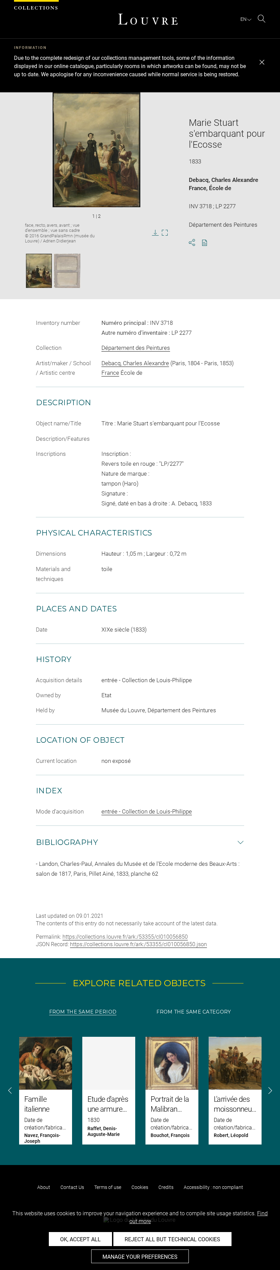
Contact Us (72, 1187)
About (43, 1187)
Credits (165, 1187)
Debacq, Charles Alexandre (223, 179)
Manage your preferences (140, 1257)
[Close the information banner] (262, 62)
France (197, 188)
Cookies (139, 1187)
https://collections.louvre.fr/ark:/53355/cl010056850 (125, 937)
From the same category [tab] (193, 1012)
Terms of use (107, 1187)
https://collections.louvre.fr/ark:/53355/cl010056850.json (138, 944)
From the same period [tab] (83, 1012)
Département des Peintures (135, 347)
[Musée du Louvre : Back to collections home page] (148, 19)
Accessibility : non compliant (213, 1187)
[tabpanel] (140, 1090)
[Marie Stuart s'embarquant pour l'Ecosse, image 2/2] (67, 271)
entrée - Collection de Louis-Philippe (146, 811)
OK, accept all (80, 1239)
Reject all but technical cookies (172, 1239)
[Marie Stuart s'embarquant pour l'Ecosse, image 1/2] (39, 271)
